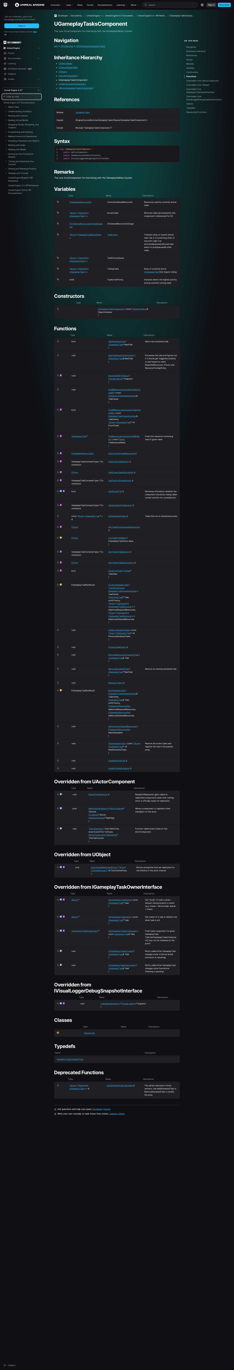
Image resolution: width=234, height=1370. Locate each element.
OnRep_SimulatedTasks (118, 630)
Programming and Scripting (20, 132)
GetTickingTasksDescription (121, 563)
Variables (190, 68)
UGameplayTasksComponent (111, 309)
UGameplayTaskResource (120, 607)
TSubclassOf (122, 603)
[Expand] (6, 107)
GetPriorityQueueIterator (119, 480)
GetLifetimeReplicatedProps (104, 867)
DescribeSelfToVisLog (118, 376)
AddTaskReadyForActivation (121, 355)
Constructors (192, 72)
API (56, 46)
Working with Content (18, 116)
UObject (62, 71)
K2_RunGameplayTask (118, 585)
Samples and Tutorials (18, 173)
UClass (127, 571)
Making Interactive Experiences (22, 136)
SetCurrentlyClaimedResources (122, 726)
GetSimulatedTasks (117, 516)
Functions (191, 76)
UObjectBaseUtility (68, 67)
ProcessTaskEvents (117, 647)
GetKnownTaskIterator (118, 461)
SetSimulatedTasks (117, 743)
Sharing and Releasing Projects (22, 169)
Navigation (191, 47)
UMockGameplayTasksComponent (75, 88)
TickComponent (96, 829)
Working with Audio (16, 145)
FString (75, 472)
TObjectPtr (82, 213)
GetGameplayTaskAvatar (119, 900)
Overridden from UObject (197, 85)
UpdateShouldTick (116, 760)
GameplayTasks (83, 112)
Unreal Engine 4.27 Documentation (19, 102)
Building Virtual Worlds (18, 120)
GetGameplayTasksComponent (122, 931)
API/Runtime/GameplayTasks (90, 46)
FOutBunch (94, 815)
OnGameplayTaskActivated (120, 951)
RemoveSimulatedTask (118, 669)
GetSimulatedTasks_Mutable (120, 1085)
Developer (63, 15)
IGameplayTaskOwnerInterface (122, 396)
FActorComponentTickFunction (103, 835)
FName (121, 439)
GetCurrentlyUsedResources (121, 453)
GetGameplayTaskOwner (119, 917)
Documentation (77, 15)
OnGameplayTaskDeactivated (122, 965)
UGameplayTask (76, 216)
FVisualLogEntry (115, 379)
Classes (189, 104)
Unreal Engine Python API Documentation (19, 191)
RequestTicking (115, 683)
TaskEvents (112, 235)
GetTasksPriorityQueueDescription (124, 527)
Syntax (189, 59)
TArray (72, 213)
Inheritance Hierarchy (196, 51)
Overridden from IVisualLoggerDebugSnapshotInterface (204, 98)
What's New (13, 107)
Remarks (190, 64)
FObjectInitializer (139, 309)
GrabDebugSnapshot (110, 1004)
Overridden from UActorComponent (202, 80)
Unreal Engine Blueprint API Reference (20, 179)
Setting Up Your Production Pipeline (20, 155)
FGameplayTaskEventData (89, 235)
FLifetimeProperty (99, 870)
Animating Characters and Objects (23, 141)
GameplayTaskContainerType (70, 1059)
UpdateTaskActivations (118, 768)
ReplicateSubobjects (98, 808)
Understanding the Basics (20, 111)
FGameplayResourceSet (80, 202)
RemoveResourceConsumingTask (123, 655)
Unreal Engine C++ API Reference (23, 185)
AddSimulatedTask (116, 341)
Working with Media (17, 149)
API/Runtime (67, 46)
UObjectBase (65, 63)
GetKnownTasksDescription (120, 472)
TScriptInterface (115, 588)
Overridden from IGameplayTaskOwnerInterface (200, 90)
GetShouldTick (115, 491)
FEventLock (89, 1033)
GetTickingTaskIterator (118, 552)
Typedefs (190, 108)
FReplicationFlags (97, 818)
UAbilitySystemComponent (72, 84)
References (191, 55)
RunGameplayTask (116, 690)
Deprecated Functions (196, 112)
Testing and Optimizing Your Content (21, 162)
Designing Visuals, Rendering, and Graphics (23, 126)
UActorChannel (116, 808)
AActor (75, 900)
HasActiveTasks (115, 571)
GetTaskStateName (117, 538)
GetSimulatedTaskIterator (120, 505)
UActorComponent (68, 75)
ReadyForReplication (98, 794)
